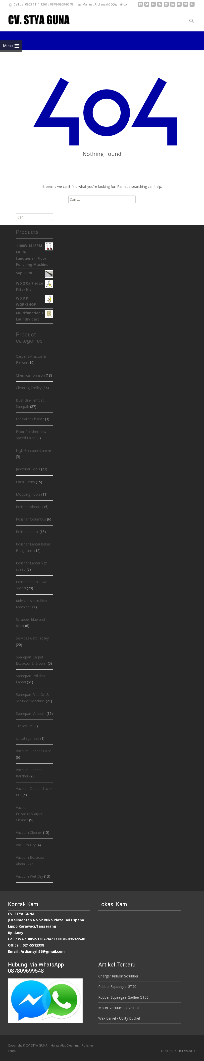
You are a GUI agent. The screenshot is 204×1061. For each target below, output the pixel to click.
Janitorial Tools (28, 469)
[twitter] (146, 6)
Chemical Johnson (30, 375)
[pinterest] (185, 6)
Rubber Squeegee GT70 (117, 986)
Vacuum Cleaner (29, 832)
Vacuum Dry (26, 845)
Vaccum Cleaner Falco (33, 750)
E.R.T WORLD (186, 1051)
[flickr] (153, 6)
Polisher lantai (27, 531)
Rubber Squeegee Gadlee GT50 (123, 997)
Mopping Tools (28, 494)
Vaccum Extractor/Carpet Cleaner (29, 813)
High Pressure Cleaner (33, 450)
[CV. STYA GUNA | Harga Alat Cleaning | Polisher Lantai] (35, 19)
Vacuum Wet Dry (29, 876)
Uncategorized (27, 738)
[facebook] (140, 6)
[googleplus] (172, 6)
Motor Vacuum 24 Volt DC (119, 1007)
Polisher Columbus (31, 519)
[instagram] (166, 6)
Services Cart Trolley (32, 638)
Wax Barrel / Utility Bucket (119, 1018)
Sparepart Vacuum (31, 713)
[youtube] (179, 6)
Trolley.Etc (24, 726)
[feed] (159, 6)
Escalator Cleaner (30, 419)
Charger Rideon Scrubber (118, 976)
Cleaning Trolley (29, 387)
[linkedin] (192, 6)
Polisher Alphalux (29, 506)
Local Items (25, 481)
